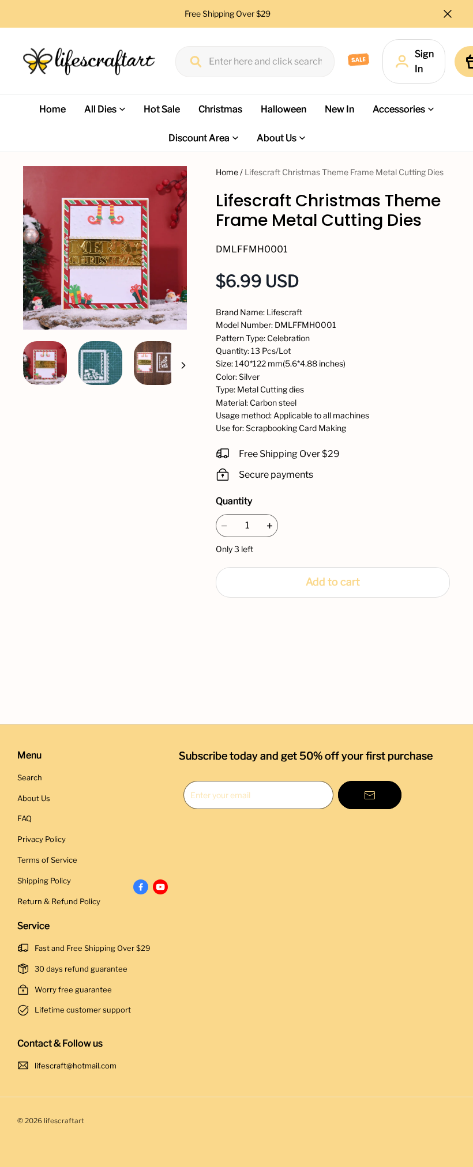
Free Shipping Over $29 (228, 13)
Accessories (399, 109)
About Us (276, 138)
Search (29, 777)
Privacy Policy (41, 839)
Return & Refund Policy (58, 901)
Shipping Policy (44, 880)
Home (52, 109)
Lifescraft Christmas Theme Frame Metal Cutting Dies (344, 172)
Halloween (283, 109)
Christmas (220, 109)
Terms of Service (47, 859)
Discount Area (199, 138)
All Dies (100, 109)
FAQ (24, 818)
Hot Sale (162, 109)
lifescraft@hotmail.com (76, 1065)
